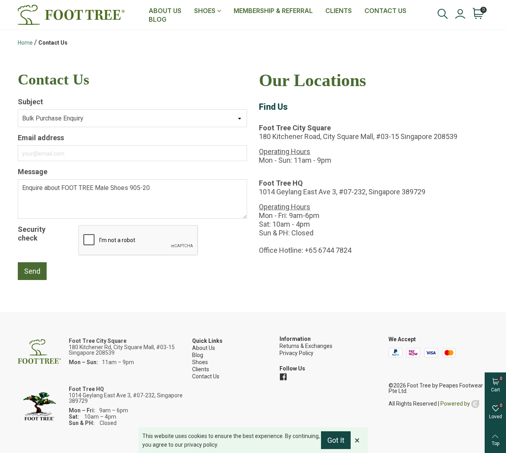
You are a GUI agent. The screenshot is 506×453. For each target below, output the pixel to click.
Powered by (455, 403)
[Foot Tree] (80, 15)
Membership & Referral (273, 11)
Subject (30, 102)
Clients (338, 11)
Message (32, 171)
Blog (157, 19)
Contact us (385, 11)
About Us (165, 11)
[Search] (442, 14)
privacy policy (200, 445)
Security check (31, 233)
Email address (41, 137)
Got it (335, 440)
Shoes (204, 11)
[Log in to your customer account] (459, 15)
